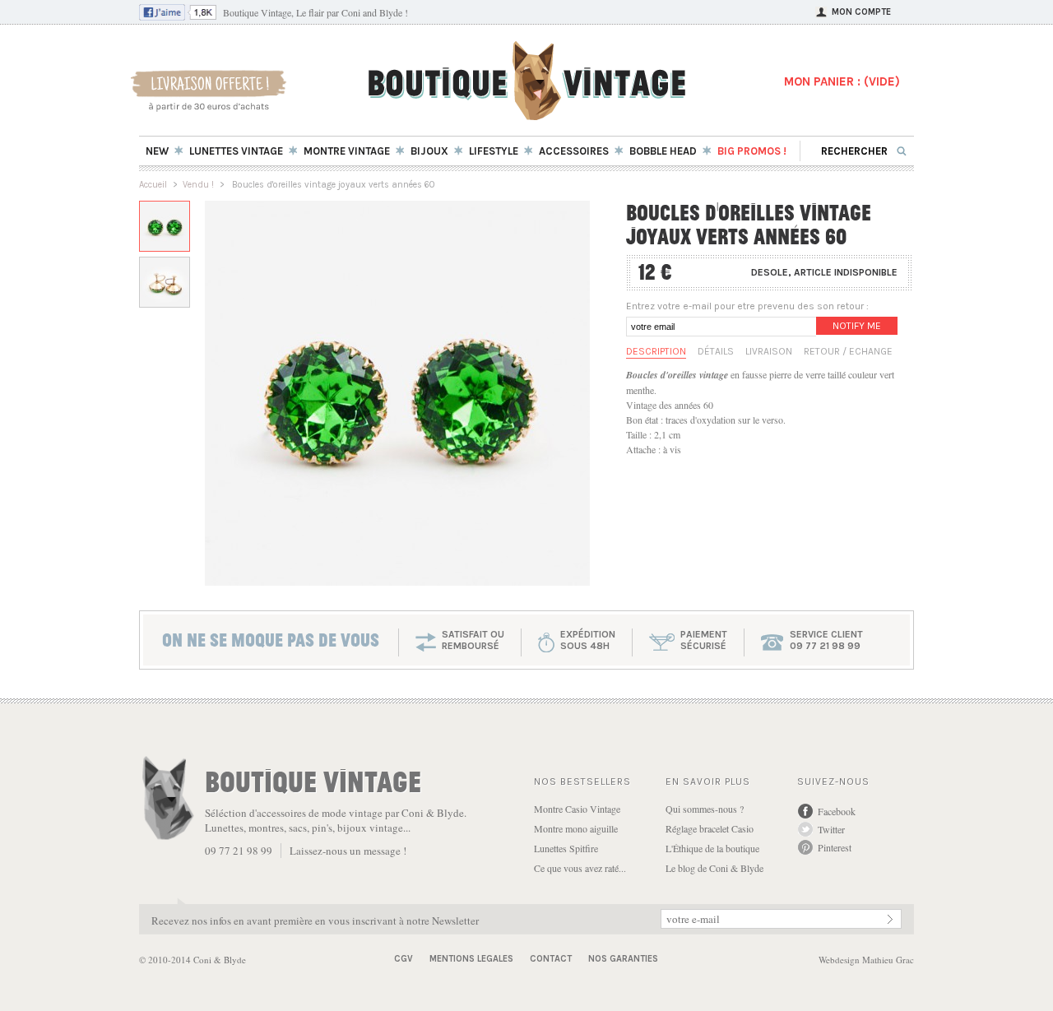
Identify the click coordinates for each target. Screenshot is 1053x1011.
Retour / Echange (848, 351)
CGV (403, 958)
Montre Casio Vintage (577, 808)
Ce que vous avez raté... (580, 867)
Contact (551, 958)
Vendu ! (198, 184)
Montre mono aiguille (576, 828)
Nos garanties (623, 958)
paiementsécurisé (703, 640)
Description (656, 351)
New (157, 151)
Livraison (768, 351)
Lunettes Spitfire (566, 848)
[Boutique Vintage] (527, 114)
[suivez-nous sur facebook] (177, 16)
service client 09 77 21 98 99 (826, 640)
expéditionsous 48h (587, 640)
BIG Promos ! (751, 151)
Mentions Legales (471, 958)
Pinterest (834, 847)
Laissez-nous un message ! (348, 850)
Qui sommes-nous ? (705, 808)
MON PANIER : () (842, 81)
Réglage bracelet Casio (710, 828)
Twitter (831, 829)
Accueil (153, 184)
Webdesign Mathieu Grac (866, 959)
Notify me (857, 326)
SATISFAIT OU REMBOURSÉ (473, 640)
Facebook (837, 811)
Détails (716, 351)
